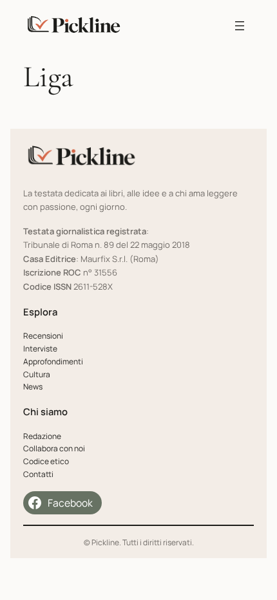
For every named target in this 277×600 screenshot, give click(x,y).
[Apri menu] (239, 26)
